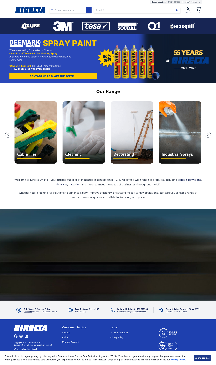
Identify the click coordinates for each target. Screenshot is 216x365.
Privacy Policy (116, 337)
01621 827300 (174, 2)
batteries (74, 184)
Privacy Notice (178, 359)
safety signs (193, 179)
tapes (181, 179)
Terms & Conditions (120, 332)
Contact (66, 332)
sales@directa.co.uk (193, 2)
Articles (66, 337)
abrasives (61, 184)
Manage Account (70, 342)
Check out (28, 311)
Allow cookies (202, 357)
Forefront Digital (30, 349)
